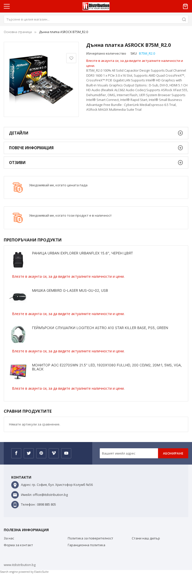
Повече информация (31, 147)
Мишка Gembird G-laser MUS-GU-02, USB (70, 290)
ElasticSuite (41, 571)
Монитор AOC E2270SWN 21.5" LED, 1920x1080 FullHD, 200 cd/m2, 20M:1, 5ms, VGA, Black (107, 367)
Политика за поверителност (90, 538)
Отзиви (17, 162)
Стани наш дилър (146, 538)
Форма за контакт (18, 545)
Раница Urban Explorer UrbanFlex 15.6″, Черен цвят (82, 253)
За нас (9, 538)
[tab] (96, 133)
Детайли (18, 132)
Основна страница (18, 32)
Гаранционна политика (86, 545)
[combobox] (96, 19)
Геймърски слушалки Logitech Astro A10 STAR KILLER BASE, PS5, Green (100, 328)
